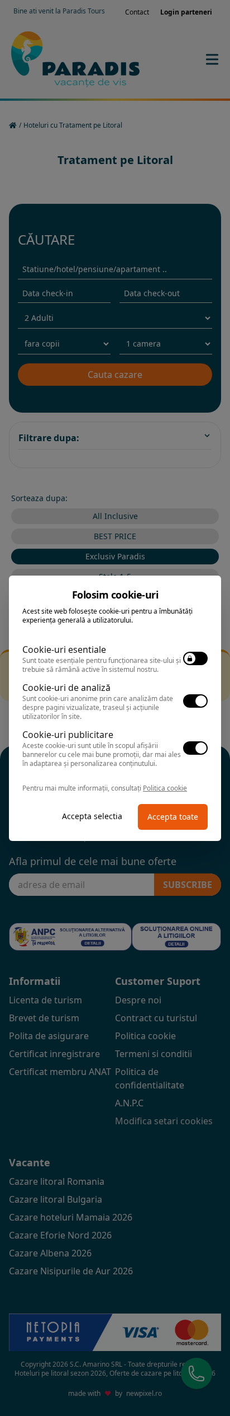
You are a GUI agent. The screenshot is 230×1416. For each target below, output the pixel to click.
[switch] (195, 658)
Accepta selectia (92, 816)
